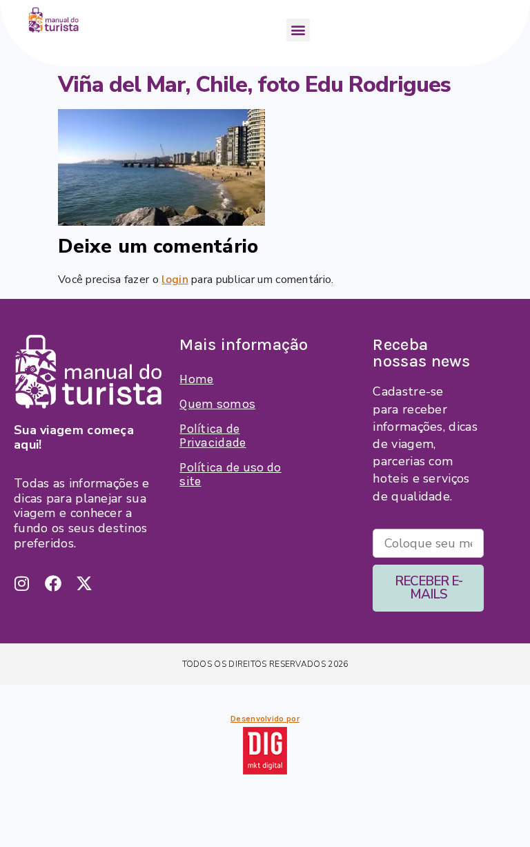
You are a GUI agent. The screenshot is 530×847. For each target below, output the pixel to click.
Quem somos (217, 403)
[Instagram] (22, 583)
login (174, 279)
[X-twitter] (84, 583)
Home (196, 379)
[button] (297, 30)
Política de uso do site (230, 474)
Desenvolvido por (265, 718)
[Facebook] (53, 583)
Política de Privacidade (212, 435)
